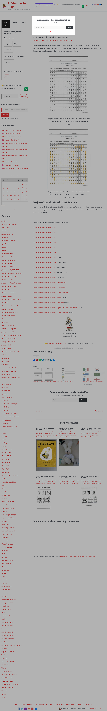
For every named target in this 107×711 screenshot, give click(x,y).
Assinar (69, 27)
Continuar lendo (53, 31)
